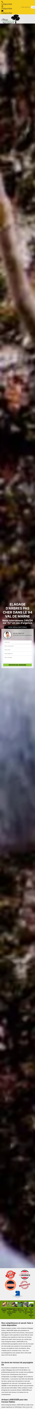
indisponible (6, 4)
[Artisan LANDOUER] (10, 19)
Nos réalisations (17, 627)
